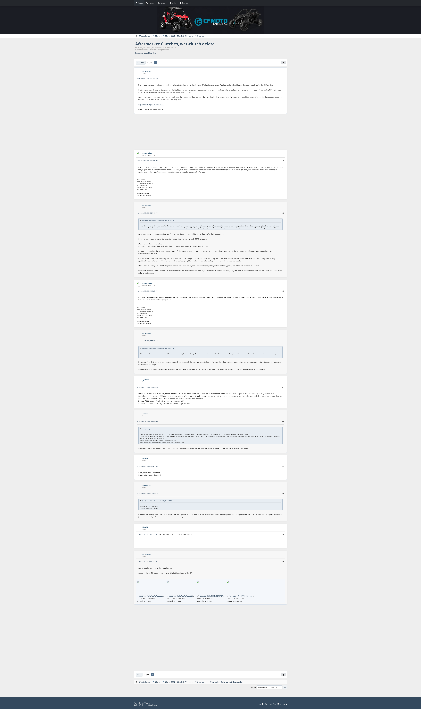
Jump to (253, 687)
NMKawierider (199, 36)
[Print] (283, 62)
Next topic (152, 53)
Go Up (139, 675)
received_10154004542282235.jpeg (183, 596)
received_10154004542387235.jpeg (242, 596)
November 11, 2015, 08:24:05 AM (147, 421)
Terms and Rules (271, 704)
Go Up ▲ (283, 704)
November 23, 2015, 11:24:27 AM (147, 466)
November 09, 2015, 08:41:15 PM (147, 213)
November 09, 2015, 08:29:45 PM (147, 161)
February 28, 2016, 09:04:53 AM (147, 535)
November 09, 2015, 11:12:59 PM (147, 291)
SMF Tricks (146, 703)
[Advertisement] (210, 131)
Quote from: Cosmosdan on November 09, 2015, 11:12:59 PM (158, 348)
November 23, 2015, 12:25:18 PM (147, 493)
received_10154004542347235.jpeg (213, 596)
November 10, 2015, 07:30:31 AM (147, 341)
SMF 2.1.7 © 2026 (140, 705)
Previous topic (141, 53)
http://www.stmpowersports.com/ (151, 104)
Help (260, 704)
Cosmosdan (147, 153)
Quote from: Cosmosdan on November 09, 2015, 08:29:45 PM (158, 220)
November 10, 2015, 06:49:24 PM (147, 387)
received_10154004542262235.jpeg (153, 596)
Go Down (140, 63)
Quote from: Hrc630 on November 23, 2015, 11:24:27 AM (157, 501)
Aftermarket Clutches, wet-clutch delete (175, 44)
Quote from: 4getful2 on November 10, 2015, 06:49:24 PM (157, 429)
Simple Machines (154, 705)
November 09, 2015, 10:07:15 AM (147, 79)
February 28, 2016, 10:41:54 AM (147, 562)
